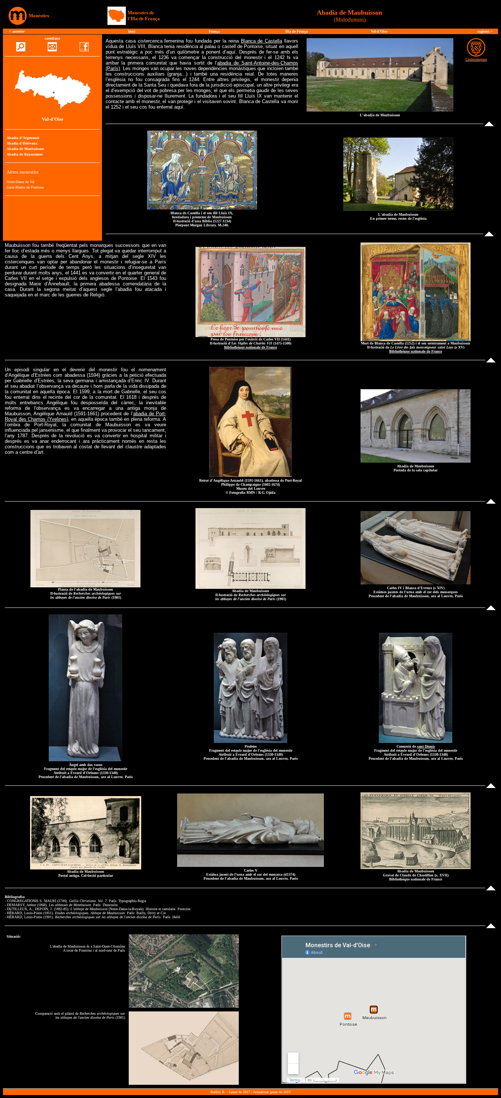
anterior (18, 31)
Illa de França (296, 31)
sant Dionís (426, 746)
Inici (131, 31)
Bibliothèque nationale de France (250, 347)
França (214, 31)
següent (484, 31)
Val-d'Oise (379, 31)
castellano (52, 38)
